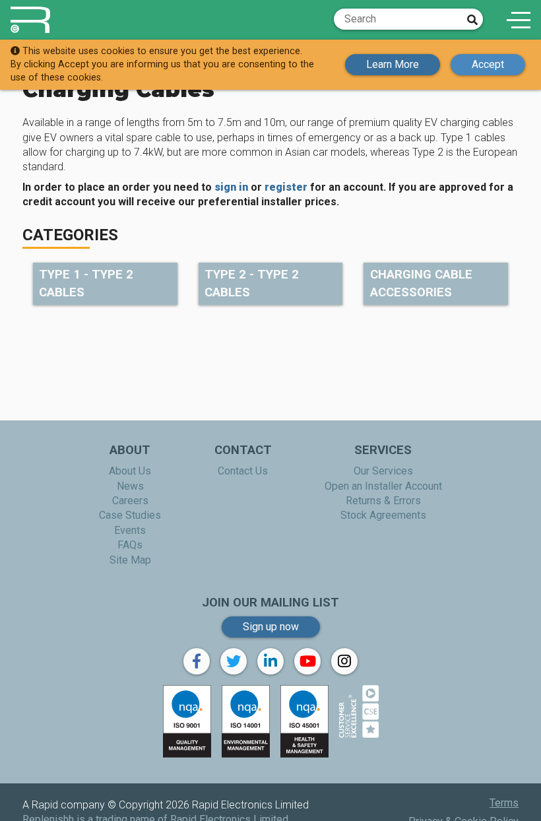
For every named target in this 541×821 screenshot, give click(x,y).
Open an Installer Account (383, 486)
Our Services (383, 471)
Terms (504, 803)
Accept (488, 64)
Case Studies (130, 515)
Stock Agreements (383, 515)
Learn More (392, 64)
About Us (130, 471)
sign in (231, 187)
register (286, 187)
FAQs (130, 545)
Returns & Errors (383, 500)
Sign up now (271, 626)
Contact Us (243, 471)
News (130, 486)
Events (130, 530)
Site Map (130, 560)
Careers (130, 500)
